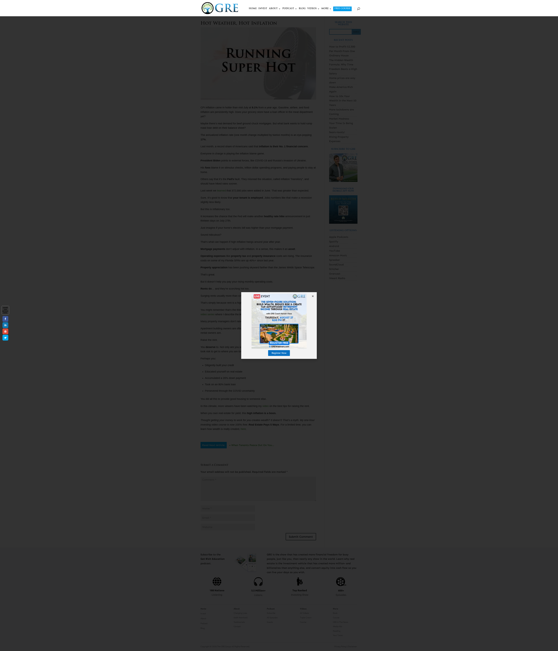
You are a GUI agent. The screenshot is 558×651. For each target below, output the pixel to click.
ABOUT (273, 9)
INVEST (262, 9)
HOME (253, 9)
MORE (325, 9)
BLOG (302, 9)
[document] (279, 325)
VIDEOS (312, 9)
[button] (313, 296)
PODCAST (288, 9)
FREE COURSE (342, 9)
